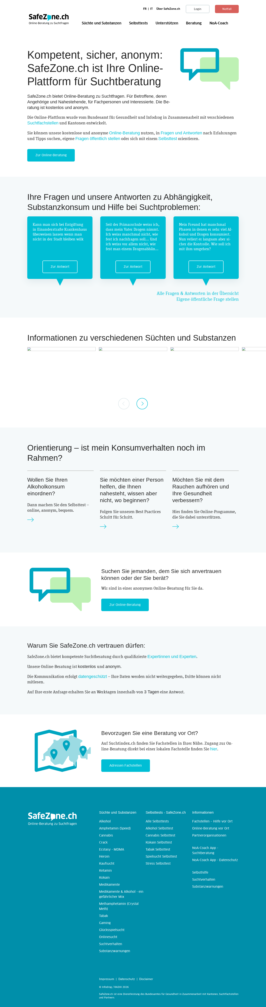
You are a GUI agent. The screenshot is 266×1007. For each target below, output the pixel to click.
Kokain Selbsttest (159, 842)
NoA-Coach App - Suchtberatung (205, 850)
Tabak (103, 916)
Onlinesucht (108, 937)
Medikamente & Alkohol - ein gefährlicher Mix (121, 894)
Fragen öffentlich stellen (97, 138)
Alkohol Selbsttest (159, 828)
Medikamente (109, 884)
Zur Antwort (60, 266)
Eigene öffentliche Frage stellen (207, 299)
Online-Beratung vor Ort (210, 828)
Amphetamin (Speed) (115, 828)
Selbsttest (167, 138)
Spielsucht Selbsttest (161, 856)
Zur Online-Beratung (51, 155)
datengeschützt (92, 676)
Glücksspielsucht (111, 930)
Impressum (106, 979)
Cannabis (106, 835)
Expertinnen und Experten (171, 656)
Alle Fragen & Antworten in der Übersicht (198, 293)
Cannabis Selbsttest (160, 835)
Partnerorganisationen (209, 835)
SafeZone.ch (48, 19)
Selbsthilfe (200, 872)
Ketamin (105, 870)
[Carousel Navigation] (133, 403)
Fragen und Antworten (181, 132)
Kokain (104, 877)
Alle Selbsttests (157, 821)
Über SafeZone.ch (168, 9)
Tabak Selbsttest (158, 849)
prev (123, 403)
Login (197, 9)
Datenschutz (126, 979)
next (142, 403)
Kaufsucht (106, 863)
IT (151, 9)
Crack (103, 842)
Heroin (104, 856)
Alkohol (105, 821)
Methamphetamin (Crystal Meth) (119, 906)
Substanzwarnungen (114, 951)
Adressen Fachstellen (125, 765)
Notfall (227, 9)
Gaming (105, 923)
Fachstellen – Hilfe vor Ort (212, 821)
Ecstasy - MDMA (111, 849)
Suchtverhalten (110, 944)
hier (213, 748)
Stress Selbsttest (158, 863)
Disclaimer (146, 979)
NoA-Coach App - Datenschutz (215, 860)
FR (145, 9)
